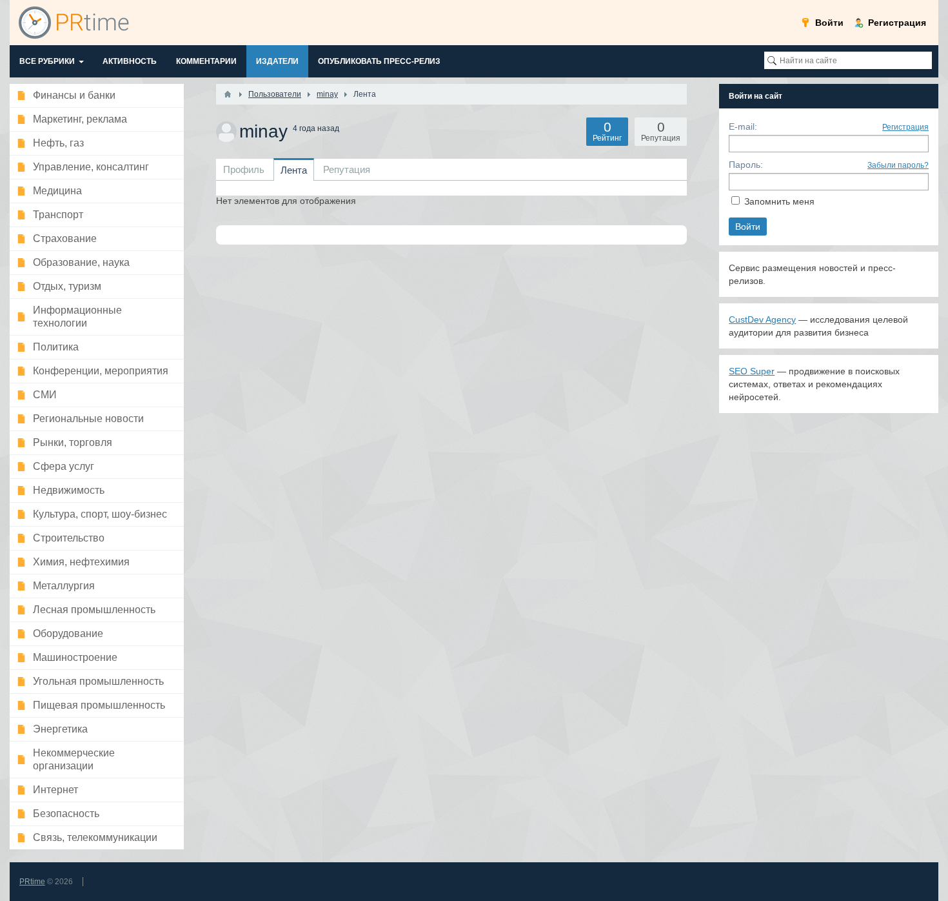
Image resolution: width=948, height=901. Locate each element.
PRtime (32, 881)
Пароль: (746, 164)
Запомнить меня (779, 201)
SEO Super (752, 371)
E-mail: (743, 126)
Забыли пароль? (898, 165)
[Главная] (227, 94)
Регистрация (905, 127)
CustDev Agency (762, 319)
